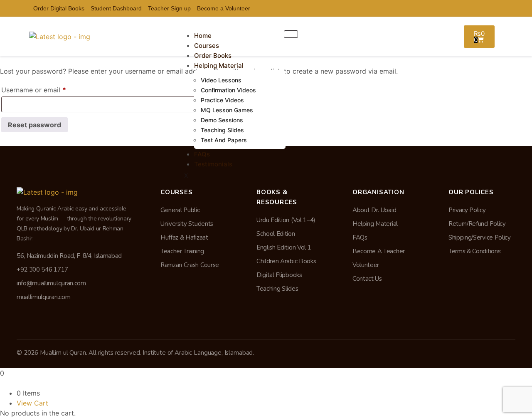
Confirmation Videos (228, 90)
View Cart (32, 403)
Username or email (47, 88)
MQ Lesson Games (227, 110)
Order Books (213, 55)
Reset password (34, 125)
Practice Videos (222, 100)
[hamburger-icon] (291, 34)
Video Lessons (221, 80)
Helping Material (219, 65)
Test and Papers (224, 139)
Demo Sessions (222, 120)
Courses (206, 45)
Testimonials (213, 164)
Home (203, 36)
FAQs (202, 154)
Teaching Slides (222, 130)
